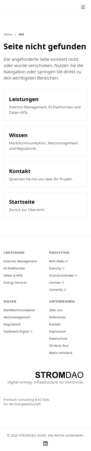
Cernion (55, 282)
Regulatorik (12, 324)
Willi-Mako (56, 261)
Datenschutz (58, 338)
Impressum (57, 331)
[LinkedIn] (45, 443)
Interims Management (20, 261)
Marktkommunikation (19, 310)
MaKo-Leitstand (60, 353)
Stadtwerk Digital (16, 331)
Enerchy (55, 268)
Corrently (56, 289)
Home (8, 34)
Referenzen (57, 317)
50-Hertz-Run (59, 345)
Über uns (56, 310)
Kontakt (54, 324)
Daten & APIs (13, 275)
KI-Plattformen (14, 268)
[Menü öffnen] (83, 7)
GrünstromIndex (61, 275)
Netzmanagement (17, 317)
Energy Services (15, 282)
